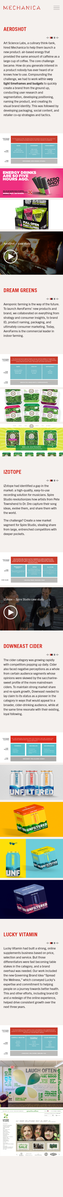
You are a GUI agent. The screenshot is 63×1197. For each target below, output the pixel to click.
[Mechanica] (22, 8)
